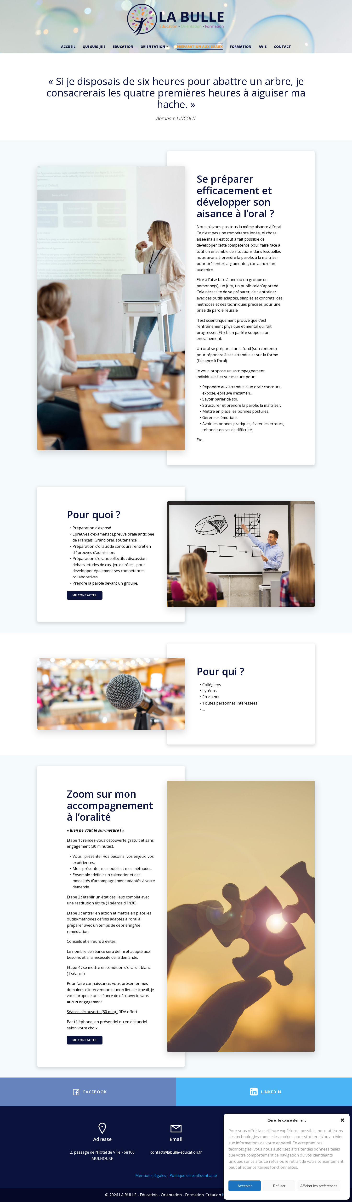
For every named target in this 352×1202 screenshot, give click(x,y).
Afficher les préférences (318, 1186)
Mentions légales (150, 1175)
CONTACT (282, 46)
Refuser (279, 1186)
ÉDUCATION (123, 46)
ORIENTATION (153, 46)
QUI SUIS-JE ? (94, 46)
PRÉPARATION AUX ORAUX (200, 46)
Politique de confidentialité (193, 1175)
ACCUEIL (68, 46)
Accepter (245, 1186)
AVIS (263, 46)
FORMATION (240, 46)
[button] (342, 1120)
